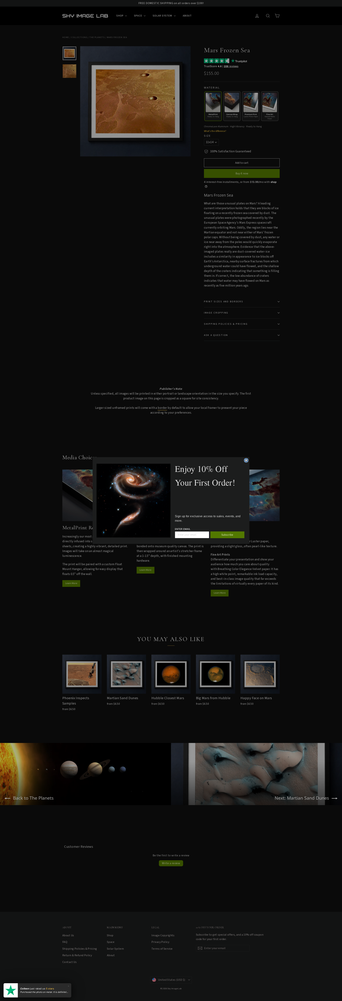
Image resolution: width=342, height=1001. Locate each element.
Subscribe (227, 535)
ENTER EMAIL (182, 529)
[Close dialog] (246, 460)
